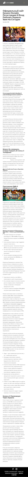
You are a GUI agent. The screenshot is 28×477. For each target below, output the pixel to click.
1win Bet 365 (6, 22)
